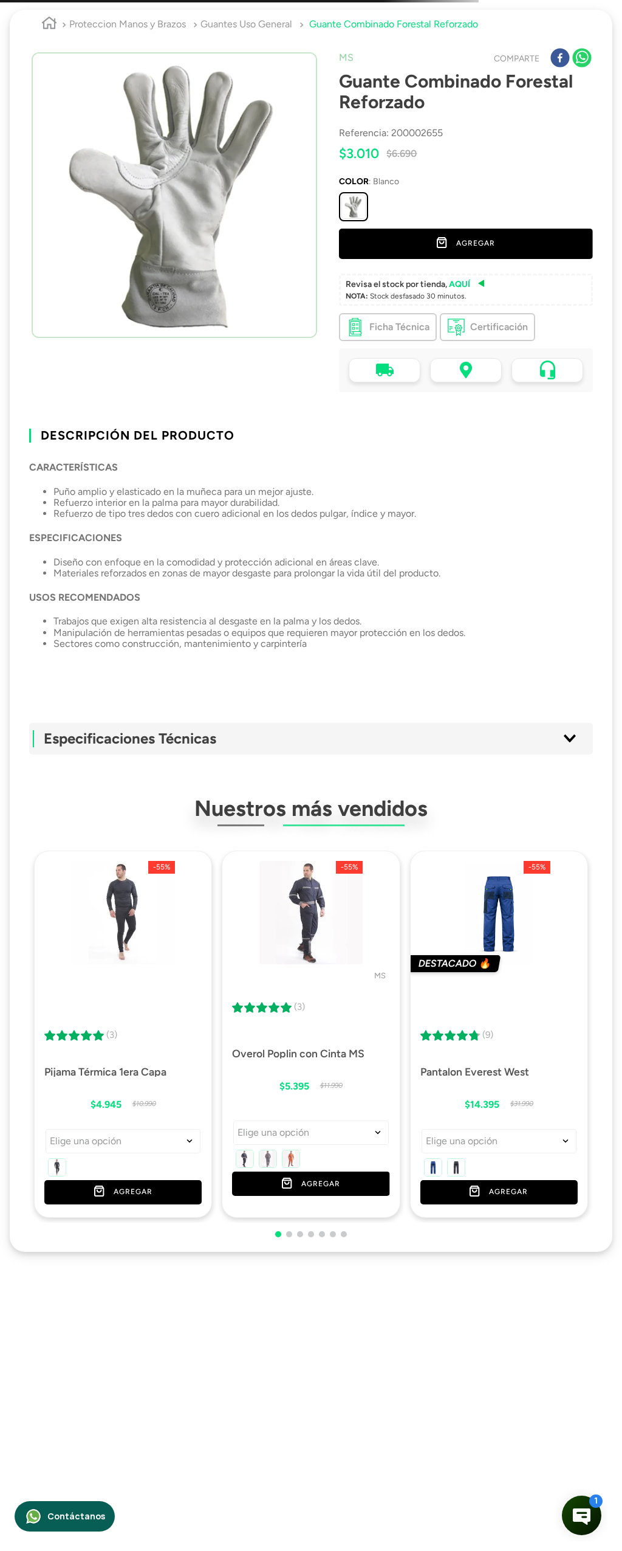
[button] (353, 248)
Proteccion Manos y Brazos (127, 65)
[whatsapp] (582, 100)
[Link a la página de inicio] (49, 66)
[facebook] (560, 100)
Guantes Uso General (246, 65)
